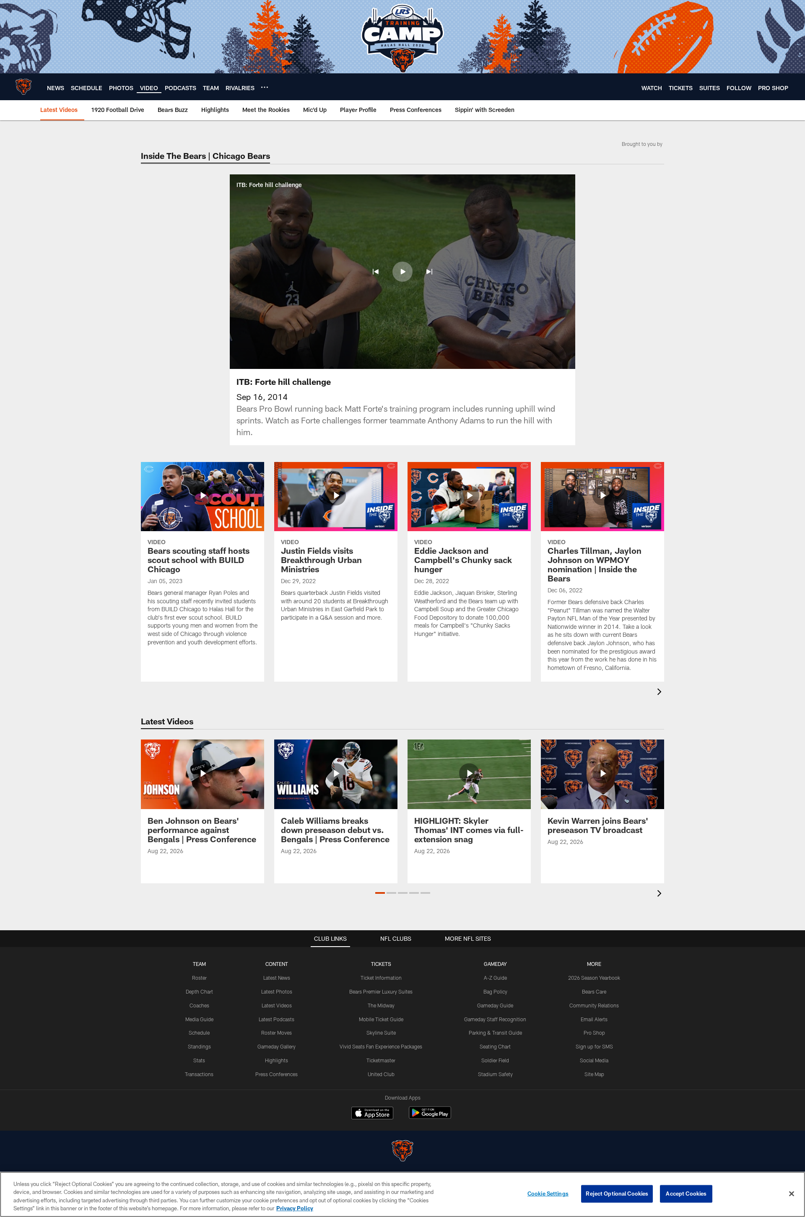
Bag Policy (495, 991)
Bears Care (594, 991)
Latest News (276, 978)
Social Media (594, 1060)
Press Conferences (276, 1074)
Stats (199, 1060)
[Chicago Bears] (402, 1151)
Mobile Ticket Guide (381, 1019)
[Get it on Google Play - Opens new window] (430, 1117)
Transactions (199, 1074)
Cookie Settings (548, 1193)
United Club (381, 1074)
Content (276, 964)
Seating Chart (495, 1046)
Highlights (276, 1060)
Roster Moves (276, 1032)
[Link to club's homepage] (23, 87)
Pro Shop (594, 1032)
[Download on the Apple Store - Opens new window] (372, 1114)
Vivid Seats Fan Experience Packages (381, 1046)
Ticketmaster (380, 1060)
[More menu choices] (264, 87)
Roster (199, 978)
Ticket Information (381, 978)
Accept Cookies (686, 1193)
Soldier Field (495, 1060)
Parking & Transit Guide (495, 1032)
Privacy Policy (294, 1208)
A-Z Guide (495, 978)
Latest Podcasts (276, 1019)
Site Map (594, 1074)
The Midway (381, 1005)
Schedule (199, 1032)
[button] (376, 272)
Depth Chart (199, 991)
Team (199, 964)
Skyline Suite (381, 1032)
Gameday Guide (495, 1005)
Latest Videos (277, 1005)
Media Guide (199, 1019)
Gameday (495, 964)
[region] (402, 1194)
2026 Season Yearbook (594, 978)
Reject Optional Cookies (617, 1193)
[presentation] (660, 692)
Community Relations (594, 1005)
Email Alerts (594, 1019)
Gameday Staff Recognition (495, 1019)
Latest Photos (276, 991)
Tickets (381, 964)
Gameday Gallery (276, 1046)
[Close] (791, 1193)
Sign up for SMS (594, 1046)
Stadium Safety (495, 1074)
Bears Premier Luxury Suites (381, 991)
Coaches (199, 1005)
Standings (199, 1046)
